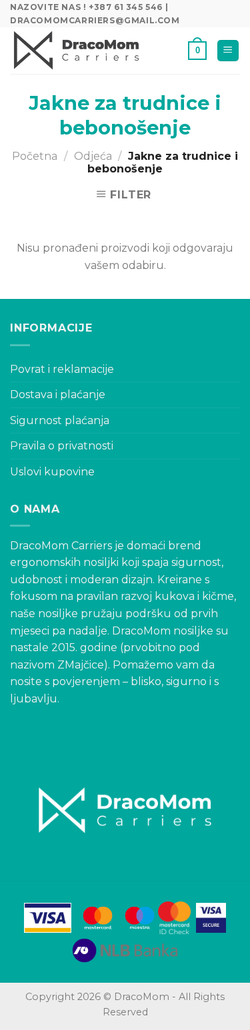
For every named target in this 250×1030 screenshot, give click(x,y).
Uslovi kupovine (52, 471)
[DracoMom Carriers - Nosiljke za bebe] (76, 50)
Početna (34, 156)
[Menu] (228, 51)
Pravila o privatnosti (61, 445)
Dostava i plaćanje (57, 394)
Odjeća (93, 156)
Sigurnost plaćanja (59, 420)
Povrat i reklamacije (62, 369)
